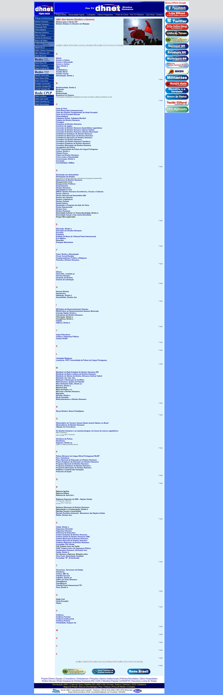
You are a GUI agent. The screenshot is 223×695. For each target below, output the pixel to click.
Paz (100, 687)
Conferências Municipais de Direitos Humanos (74, 136)
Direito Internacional (64, 207)
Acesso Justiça (114, 684)
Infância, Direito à (63, 323)
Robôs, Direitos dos (64, 515)
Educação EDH (41, 27)
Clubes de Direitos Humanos (67, 155)
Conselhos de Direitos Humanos (69, 140)
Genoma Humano (63, 276)
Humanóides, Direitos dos (66, 297)
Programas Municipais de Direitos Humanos (73, 468)
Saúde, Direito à (62, 552)
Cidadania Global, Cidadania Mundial (71, 118)
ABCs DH (101, 684)
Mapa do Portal (70, 687)
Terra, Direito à (62, 587)
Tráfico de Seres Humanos (66, 580)
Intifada (59, 321)
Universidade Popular (76, 15)
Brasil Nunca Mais (42, 78)
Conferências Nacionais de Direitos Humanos (74, 138)
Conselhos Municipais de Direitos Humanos (73, 145)
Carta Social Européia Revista (68, 114)
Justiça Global (61, 338)
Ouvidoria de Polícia (64, 439)
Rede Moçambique (42, 104)
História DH (89, 684)
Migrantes (60, 393)
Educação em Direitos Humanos (69, 231)
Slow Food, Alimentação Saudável (69, 556)
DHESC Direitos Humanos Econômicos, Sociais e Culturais (79, 192)
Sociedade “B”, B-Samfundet (67, 558)
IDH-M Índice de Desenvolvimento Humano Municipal (77, 311)
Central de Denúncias (43, 38)
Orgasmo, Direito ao (64, 443)
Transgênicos (61, 583)
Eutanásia (60, 234)
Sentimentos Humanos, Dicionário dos (71, 550)
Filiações (94, 679)
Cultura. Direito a (63, 151)
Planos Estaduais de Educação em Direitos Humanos (77, 462)
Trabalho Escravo (63, 576)
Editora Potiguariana (105, 15)
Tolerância (60, 572)
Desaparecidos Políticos (65, 184)
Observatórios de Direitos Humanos (70, 425)
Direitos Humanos (41, 22)
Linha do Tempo (149, 681)
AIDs (58, 68)
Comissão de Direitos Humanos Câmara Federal (75, 130)
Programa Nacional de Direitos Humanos (72, 464)
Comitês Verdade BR (43, 86)
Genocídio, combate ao (65, 274)
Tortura (107, 687)
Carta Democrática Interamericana (69, 110)
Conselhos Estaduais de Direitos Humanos (73, 143)
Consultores (69, 679)
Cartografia (91, 15)
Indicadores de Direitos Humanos (69, 315)
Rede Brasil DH (41, 63)
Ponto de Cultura (122, 15)
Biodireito (60, 89)
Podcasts (140, 15)
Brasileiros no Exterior (65, 95)
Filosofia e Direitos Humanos (67, 260)
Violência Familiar (63, 617)
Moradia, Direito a (63, 395)
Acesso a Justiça (62, 64)
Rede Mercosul (40, 56)
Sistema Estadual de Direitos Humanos (71, 535)
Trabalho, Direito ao (64, 578)
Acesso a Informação (64, 62)
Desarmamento (62, 186)
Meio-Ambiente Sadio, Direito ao (69, 384)
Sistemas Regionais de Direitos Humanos (72, 542)
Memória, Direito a (63, 386)
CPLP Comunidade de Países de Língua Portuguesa (77, 149)
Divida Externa (62, 203)
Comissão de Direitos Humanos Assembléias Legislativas (79, 128)
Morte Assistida (62, 397)
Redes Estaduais (41, 66)
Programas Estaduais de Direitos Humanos (73, 466)
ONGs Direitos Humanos (44, 50)
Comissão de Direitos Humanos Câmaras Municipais (77, 132)
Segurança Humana (64, 531)
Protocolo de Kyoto (63, 472)
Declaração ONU (60, 684)
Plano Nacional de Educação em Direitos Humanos (76, 460)
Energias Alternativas (64, 242)
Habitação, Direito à (64, 295)
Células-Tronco (62, 153)
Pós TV (133, 15)
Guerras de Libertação (65, 280)
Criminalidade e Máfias (65, 163)
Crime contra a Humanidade (67, 157)
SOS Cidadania (139, 684)
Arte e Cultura (40, 35)
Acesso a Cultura (63, 60)
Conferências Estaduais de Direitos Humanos (74, 134)
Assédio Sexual (62, 74)
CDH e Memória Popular (107, 681)
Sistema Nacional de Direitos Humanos (71, 541)
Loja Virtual (150, 15)
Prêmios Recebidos (129, 679)
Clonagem (60, 122)
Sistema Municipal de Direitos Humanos (72, 539)
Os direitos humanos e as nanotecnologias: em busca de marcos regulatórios (87, 431)
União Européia (62, 601)
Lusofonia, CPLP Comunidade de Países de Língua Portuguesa (81, 360)
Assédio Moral (61, 72)
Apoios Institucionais (109, 679)
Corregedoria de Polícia (65, 147)
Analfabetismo (61, 70)
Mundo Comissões (42, 75)
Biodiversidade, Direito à (66, 87)
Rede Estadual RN (42, 68)
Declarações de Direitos (65, 177)
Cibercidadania (40, 30)
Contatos (159, 15)
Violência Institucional (65, 619)
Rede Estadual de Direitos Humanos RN (75, 681)
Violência (59, 615)
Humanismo (61, 293)
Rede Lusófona (40, 96)
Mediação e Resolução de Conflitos (70, 380)
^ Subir (160, 79)
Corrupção (60, 161)
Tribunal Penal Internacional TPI (69, 585)
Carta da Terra (76, 684)
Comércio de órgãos (64, 126)
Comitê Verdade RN (42, 89)
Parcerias (136, 681)
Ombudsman (82, 679)
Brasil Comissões (41, 81)
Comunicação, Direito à (65, 159)
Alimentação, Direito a (65, 76)
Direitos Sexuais (62, 201)
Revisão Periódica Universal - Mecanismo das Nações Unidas (80, 513)
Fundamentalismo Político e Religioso (71, 258)
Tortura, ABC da (62, 574)
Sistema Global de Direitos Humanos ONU (73, 537)
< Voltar (160, 665)
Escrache (59, 233)
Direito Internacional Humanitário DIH (71, 195)
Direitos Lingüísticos (64, 199)
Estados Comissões (42, 84)
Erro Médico (61, 238)
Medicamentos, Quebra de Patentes (70, 382)
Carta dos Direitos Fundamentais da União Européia (77, 112)
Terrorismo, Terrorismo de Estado (69, 570)
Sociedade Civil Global (65, 544)
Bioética (59, 91)
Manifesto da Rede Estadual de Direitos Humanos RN (77, 372)
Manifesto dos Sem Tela (65, 378)
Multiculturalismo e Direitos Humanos (71, 399)
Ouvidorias (60, 441)
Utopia (58, 603)
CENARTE (125, 681)
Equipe (59, 679)
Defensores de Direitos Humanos (69, 180)
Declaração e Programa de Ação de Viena (72, 205)
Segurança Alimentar (64, 529)
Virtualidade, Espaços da (66, 623)
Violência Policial (63, 621)
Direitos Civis (61, 209)
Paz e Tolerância (62, 458)
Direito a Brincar (62, 194)
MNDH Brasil (40, 48)
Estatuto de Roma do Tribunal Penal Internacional (76, 236)
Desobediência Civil (64, 190)
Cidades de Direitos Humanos (68, 120)
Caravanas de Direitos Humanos (69, 124)
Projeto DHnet (61, 15)
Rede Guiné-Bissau (42, 102)
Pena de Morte (118, 687)
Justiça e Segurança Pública (67, 337)
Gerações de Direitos (64, 278)
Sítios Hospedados (148, 679)
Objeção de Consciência (65, 427)
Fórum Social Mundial (65, 256)
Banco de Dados (41, 41)
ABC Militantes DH (42, 53)
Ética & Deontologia (88, 687)
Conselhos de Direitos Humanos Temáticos (73, 141)
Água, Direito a (62, 66)
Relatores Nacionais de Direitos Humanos (72, 507)
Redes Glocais (48, 681)
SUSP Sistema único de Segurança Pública (73, 548)
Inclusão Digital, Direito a (66, 313)
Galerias (126, 684)
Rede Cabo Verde (41, 99)
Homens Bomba (62, 291)
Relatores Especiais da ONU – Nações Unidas (74, 499)
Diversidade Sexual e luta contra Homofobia (73, 215)
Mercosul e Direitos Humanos (68, 391)
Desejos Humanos (42, 24)
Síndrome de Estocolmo (65, 533)
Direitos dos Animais (64, 197)
